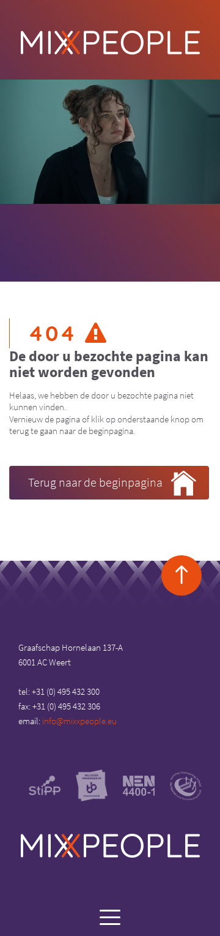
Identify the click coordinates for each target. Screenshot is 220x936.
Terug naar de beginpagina (95, 482)
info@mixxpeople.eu (79, 721)
